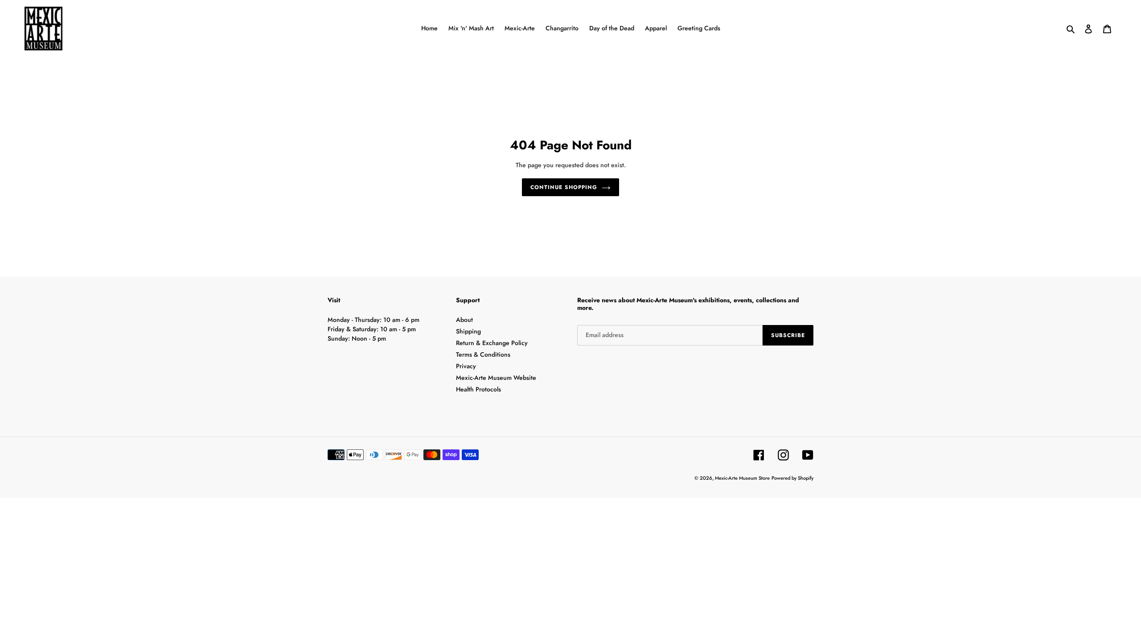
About (464, 319)
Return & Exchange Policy (492, 342)
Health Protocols (478, 389)
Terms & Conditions (483, 354)
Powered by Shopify (792, 478)
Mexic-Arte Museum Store (742, 478)
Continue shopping (563, 187)
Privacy (466, 366)
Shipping (468, 331)
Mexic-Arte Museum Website (496, 377)
